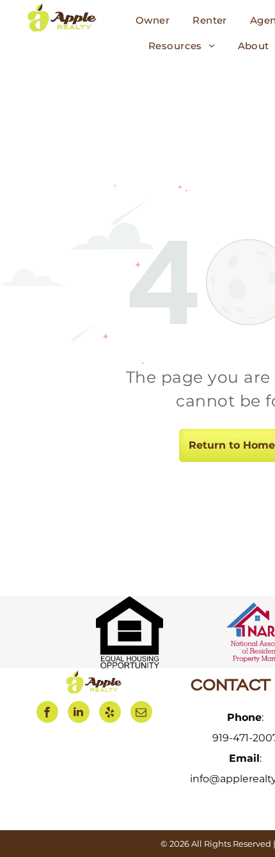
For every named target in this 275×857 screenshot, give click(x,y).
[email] (141, 713)
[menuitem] (152, 20)
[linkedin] (79, 713)
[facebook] (47, 713)
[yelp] (110, 713)
